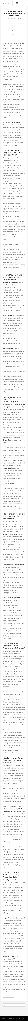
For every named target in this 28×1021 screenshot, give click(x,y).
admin (13, 34)
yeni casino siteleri (8, 997)
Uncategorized (11, 18)
